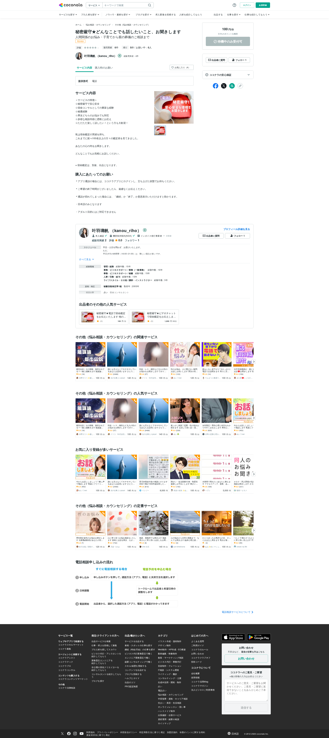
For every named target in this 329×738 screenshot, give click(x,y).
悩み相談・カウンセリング (98, 24)
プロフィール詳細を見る (236, 229)
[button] (228, 75)
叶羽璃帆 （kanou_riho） (116, 230)
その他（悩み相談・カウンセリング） (132, 24)
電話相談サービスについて (236, 612)
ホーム (78, 24)
